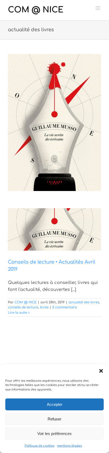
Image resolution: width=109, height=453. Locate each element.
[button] (101, 371)
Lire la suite (17, 312)
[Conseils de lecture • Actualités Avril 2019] (54, 229)
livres (44, 307)
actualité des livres (84, 302)
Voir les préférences (54, 433)
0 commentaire (64, 307)
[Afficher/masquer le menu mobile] (98, 8)
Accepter (54, 404)
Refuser (54, 419)
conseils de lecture (23, 307)
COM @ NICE (26, 302)
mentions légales (69, 445)
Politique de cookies (39, 445)
